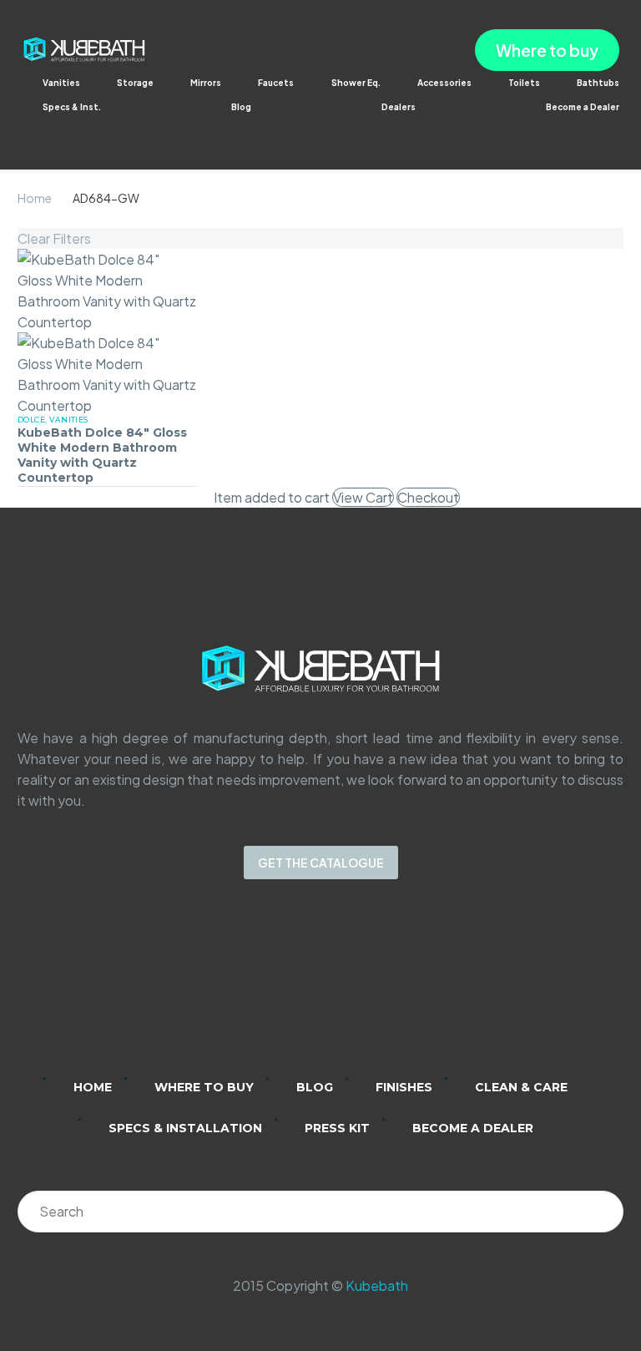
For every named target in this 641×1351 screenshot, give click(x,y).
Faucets (276, 83)
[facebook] (342, 989)
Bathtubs (598, 83)
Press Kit (337, 1128)
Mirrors (205, 83)
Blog (241, 107)
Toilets (524, 83)
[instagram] (298, 989)
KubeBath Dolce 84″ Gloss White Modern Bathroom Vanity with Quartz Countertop (102, 455)
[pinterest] (385, 989)
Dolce (31, 419)
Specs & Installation (185, 1128)
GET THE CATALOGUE (321, 862)
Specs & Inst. (72, 107)
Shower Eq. (356, 83)
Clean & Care (521, 1087)
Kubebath (377, 1285)
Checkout (428, 497)
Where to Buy (204, 1087)
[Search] (602, 1211)
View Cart (363, 497)
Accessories (444, 83)
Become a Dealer (582, 107)
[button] (30, 129)
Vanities (61, 83)
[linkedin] (255, 989)
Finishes (404, 1087)
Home (35, 197)
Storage (135, 83)
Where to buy (547, 50)
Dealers (398, 107)
